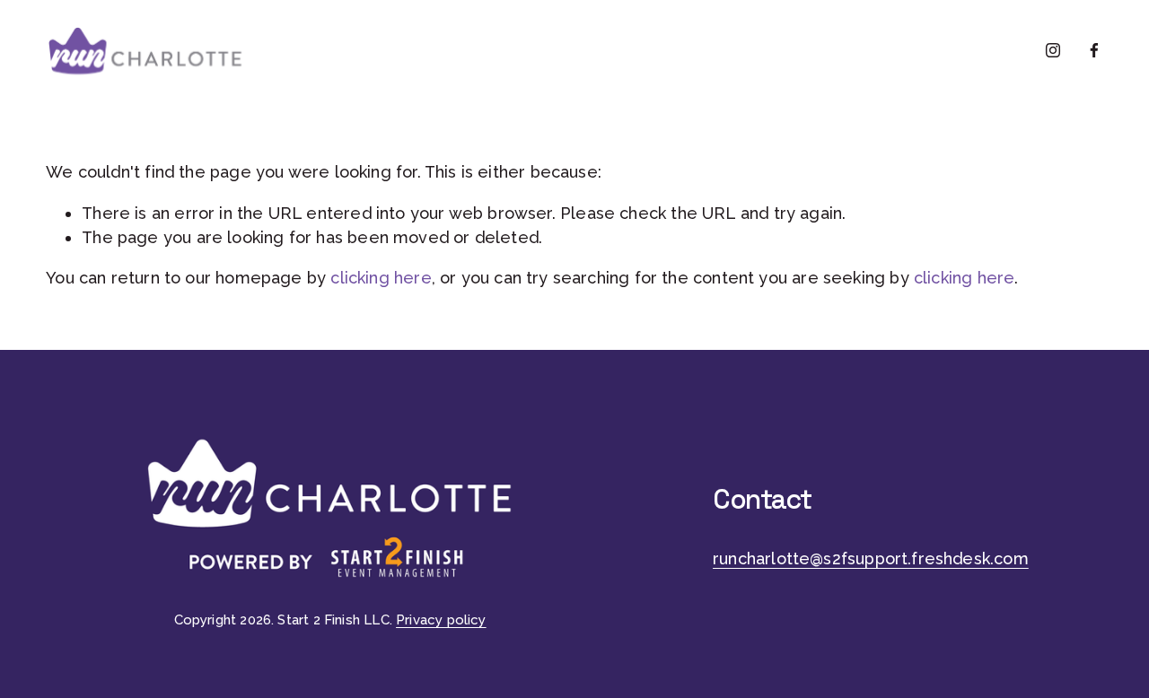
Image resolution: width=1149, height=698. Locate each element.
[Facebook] (1094, 50)
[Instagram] (1053, 50)
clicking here (380, 277)
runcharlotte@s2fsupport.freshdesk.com (871, 558)
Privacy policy (441, 620)
